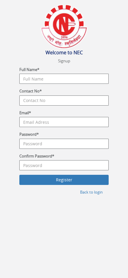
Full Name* (29, 69)
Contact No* (30, 91)
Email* (25, 112)
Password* (29, 134)
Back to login (91, 192)
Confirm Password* (36, 156)
